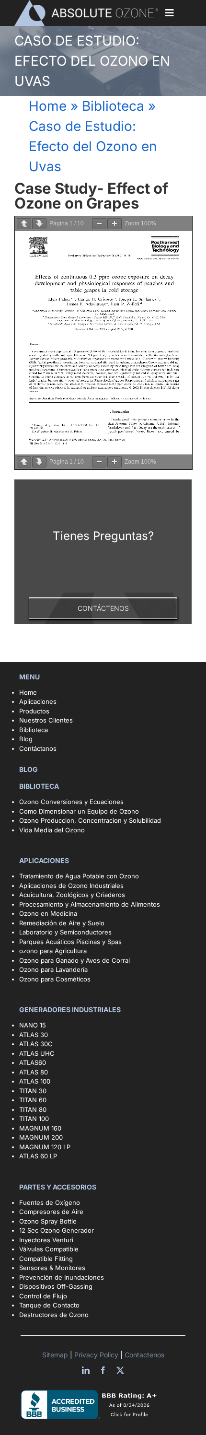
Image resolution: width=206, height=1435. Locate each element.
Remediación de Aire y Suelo (61, 923)
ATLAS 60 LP (38, 1156)
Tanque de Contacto (49, 1305)
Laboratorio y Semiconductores (65, 932)
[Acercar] (114, 223)
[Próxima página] (39, 223)
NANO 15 (32, 1025)
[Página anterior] (24, 223)
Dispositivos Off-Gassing (55, 1286)
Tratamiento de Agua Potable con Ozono (79, 876)
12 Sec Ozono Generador (56, 1230)
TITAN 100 (34, 1118)
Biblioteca (113, 106)
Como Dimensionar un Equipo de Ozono (79, 811)
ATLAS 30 (33, 1034)
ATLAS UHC (37, 1053)
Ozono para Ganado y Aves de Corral (74, 960)
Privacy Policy (97, 1355)
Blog (26, 739)
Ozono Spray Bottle (49, 1221)
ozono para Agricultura (53, 951)
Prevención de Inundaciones (61, 1277)
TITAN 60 (32, 1100)
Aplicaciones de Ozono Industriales (71, 885)
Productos (34, 711)
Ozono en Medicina (48, 913)
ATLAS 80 (33, 1072)
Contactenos (143, 1355)
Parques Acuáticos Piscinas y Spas (70, 941)
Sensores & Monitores (52, 1268)
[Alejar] (99, 223)
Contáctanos (38, 748)
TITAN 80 (32, 1109)
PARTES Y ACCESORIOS (58, 1187)
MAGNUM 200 (41, 1137)
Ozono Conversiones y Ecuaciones (71, 801)
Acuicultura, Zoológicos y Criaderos (72, 894)
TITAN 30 (32, 1091)
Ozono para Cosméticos (55, 979)
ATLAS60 (32, 1062)
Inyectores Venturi (46, 1240)
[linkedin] (86, 1370)
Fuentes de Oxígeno (49, 1202)
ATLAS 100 (34, 1081)
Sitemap (56, 1355)
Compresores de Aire (51, 1211)
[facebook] (103, 1370)
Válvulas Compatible (49, 1249)
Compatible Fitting (46, 1258)
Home (48, 106)
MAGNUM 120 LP (44, 1147)
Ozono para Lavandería (53, 969)
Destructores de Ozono (54, 1314)
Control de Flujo (43, 1296)
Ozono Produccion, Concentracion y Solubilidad (90, 820)
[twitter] (120, 1370)
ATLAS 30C (36, 1044)
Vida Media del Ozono (52, 830)
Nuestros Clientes (46, 720)
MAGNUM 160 (40, 1128)
